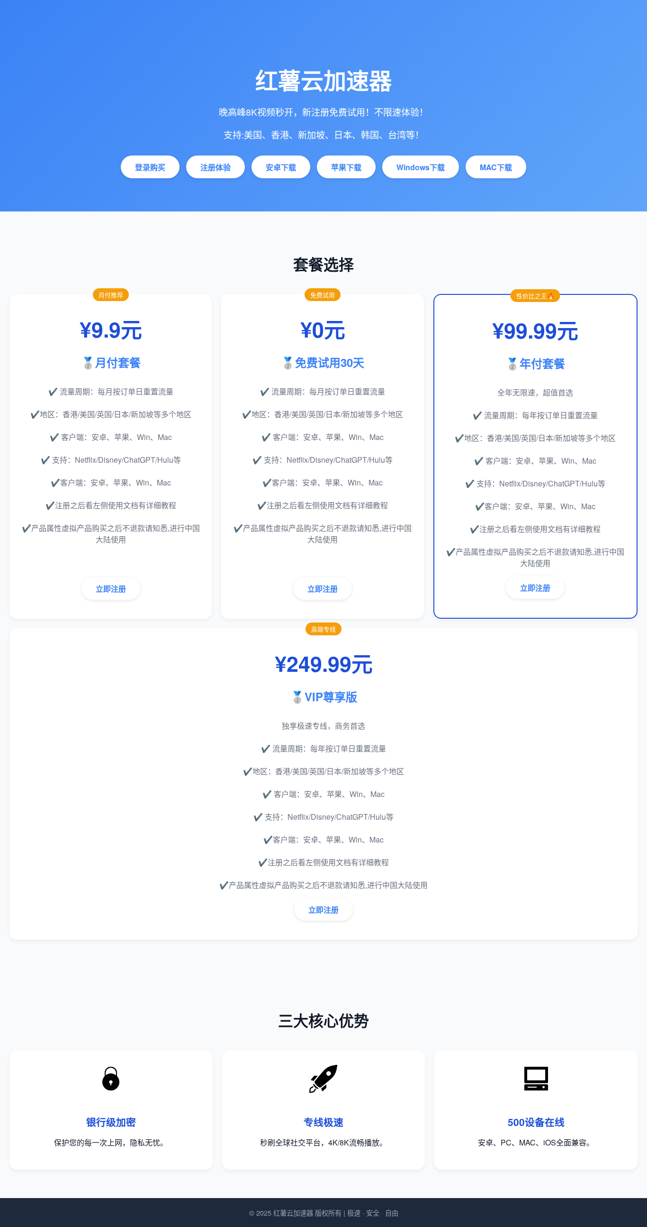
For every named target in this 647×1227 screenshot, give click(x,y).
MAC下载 (496, 167)
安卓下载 (281, 167)
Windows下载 (420, 167)
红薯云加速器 (293, 1213)
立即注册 (111, 588)
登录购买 (150, 167)
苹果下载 (346, 167)
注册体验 (215, 167)
